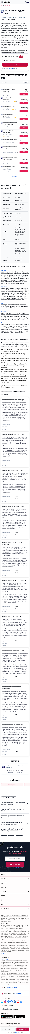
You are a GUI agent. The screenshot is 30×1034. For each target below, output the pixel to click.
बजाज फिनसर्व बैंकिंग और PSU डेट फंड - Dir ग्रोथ (14, 580)
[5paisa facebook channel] (11, 1001)
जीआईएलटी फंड (8, 142)
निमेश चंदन (3, 270)
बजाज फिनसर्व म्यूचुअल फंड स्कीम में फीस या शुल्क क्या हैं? (12, 816)
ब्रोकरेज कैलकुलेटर (11, 784)
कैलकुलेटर (3, 887)
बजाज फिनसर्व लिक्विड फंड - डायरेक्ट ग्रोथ (12, 470)
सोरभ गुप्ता (3, 303)
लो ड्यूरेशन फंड (8, 126)
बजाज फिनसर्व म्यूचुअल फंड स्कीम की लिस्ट (14, 76)
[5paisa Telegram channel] (2, 1001)
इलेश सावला (3, 311)
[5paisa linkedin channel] (15, 1001)
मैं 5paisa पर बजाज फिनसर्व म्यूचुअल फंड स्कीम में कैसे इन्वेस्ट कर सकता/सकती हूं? (13, 803)
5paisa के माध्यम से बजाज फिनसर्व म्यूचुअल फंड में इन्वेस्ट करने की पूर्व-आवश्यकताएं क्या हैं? (12, 830)
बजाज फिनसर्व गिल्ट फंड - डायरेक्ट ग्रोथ (11, 616)
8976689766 (17, 993)
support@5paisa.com (12, 987)
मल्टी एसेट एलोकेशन (10, 161)
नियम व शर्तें (11, 68)
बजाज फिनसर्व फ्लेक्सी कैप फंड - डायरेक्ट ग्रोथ (13, 400)
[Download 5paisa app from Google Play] (7, 1017)
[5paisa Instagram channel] (5, 1001)
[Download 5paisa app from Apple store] (19, 1017)
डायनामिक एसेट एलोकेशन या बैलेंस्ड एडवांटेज (10, 152)
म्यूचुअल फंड (7, 5)
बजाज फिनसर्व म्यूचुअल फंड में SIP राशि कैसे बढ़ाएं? (12, 835)
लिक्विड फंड (7, 109)
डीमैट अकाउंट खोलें (15, 864)
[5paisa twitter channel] (8, 1001)
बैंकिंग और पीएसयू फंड (9, 134)
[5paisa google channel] (21, 1001)
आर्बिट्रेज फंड (9, 169)
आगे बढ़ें (15, 65)
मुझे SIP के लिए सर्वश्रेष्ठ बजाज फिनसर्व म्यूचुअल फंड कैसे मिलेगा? (12, 810)
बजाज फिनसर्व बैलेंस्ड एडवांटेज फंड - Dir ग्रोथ (13, 651)
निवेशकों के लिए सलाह (5, 959)
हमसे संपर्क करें (3, 953)
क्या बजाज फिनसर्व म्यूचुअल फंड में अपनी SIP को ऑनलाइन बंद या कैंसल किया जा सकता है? (11, 823)
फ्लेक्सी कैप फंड (8, 92)
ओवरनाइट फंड (8, 117)
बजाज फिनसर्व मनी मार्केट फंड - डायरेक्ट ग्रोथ (13, 434)
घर (1, 5)
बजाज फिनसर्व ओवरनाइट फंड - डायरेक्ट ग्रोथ (13, 506)
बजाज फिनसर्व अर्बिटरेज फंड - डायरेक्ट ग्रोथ (12, 725)
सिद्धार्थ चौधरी (3, 287)
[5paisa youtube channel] (18, 1001)
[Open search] (26, 2)
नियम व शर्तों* (17, 867)
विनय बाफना (3, 323)
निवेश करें (24, 94)
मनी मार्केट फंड (8, 101)
